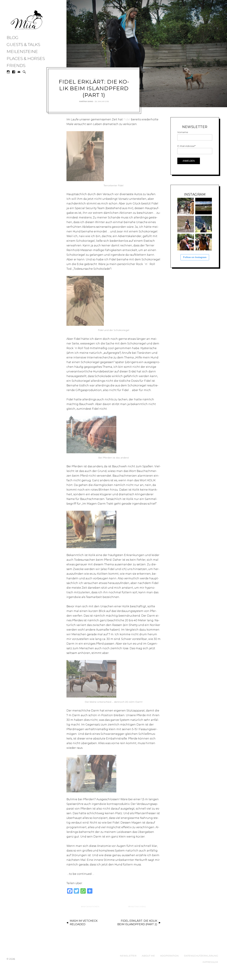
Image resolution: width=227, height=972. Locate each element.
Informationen (90, 906)
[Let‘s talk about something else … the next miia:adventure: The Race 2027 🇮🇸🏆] (203, 206)
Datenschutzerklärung (201, 955)
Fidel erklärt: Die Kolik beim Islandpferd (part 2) (137, 922)
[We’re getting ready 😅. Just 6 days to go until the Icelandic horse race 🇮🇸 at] (185, 206)
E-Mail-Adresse (186, 145)
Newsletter (128, 955)
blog (12, 37)
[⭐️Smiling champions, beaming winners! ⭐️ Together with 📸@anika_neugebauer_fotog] (185, 242)
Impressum (210, 962)
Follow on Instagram (194, 257)
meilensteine (22, 51)
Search (24, 72)
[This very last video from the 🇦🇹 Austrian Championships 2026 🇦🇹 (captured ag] (185, 224)
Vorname (182, 132)
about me (148, 955)
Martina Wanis (86, 101)
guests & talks (23, 44)
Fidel (126, 119)
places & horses (26, 58)
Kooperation (169, 955)
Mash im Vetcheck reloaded (84, 922)
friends (16, 65)
